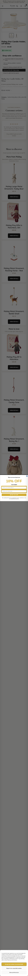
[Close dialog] (27, 476)
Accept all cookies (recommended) (14, 964)
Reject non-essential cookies (14, 968)
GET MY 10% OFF (14, 494)
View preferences (14, 972)
